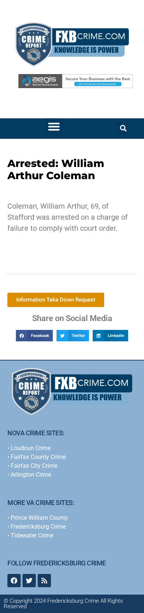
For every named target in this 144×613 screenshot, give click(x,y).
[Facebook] (14, 580)
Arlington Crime (31, 474)
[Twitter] (29, 580)
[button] (54, 126)
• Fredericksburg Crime (36, 526)
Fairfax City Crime (34, 465)
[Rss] (44, 580)
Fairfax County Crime (38, 456)
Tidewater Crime (32, 535)
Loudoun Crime (31, 448)
